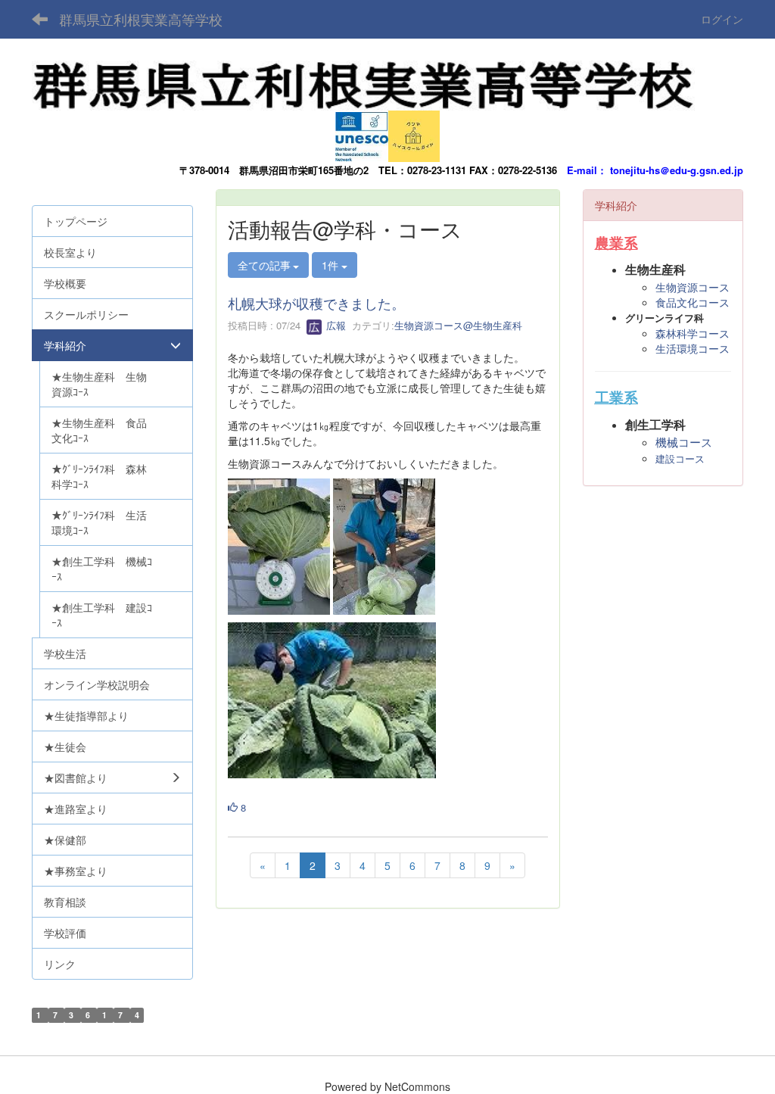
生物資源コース (692, 287)
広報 (334, 325)
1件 (331, 265)
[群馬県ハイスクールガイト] (414, 132)
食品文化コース (692, 302)
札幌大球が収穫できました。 (316, 303)
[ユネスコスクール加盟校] (361, 132)
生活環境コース (692, 348)
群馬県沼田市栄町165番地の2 (304, 170)
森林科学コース (692, 333)
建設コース (680, 459)
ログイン (722, 18)
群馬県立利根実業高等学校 (141, 19)
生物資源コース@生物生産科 (458, 325)
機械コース (683, 442)
